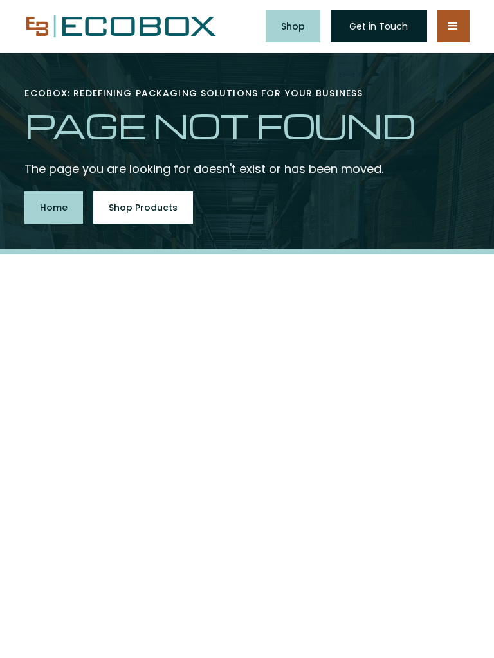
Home (54, 207)
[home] (120, 27)
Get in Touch (378, 26)
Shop (293, 26)
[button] (453, 26)
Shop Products (143, 207)
